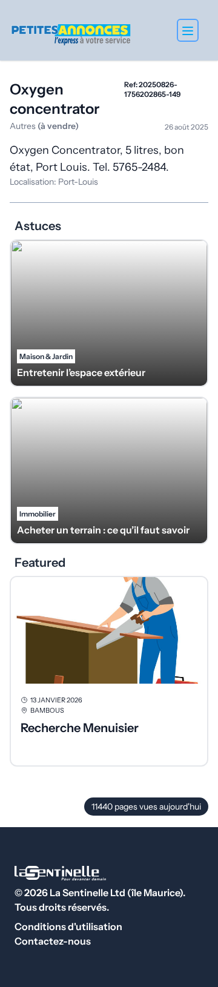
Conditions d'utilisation (68, 926)
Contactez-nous (53, 941)
